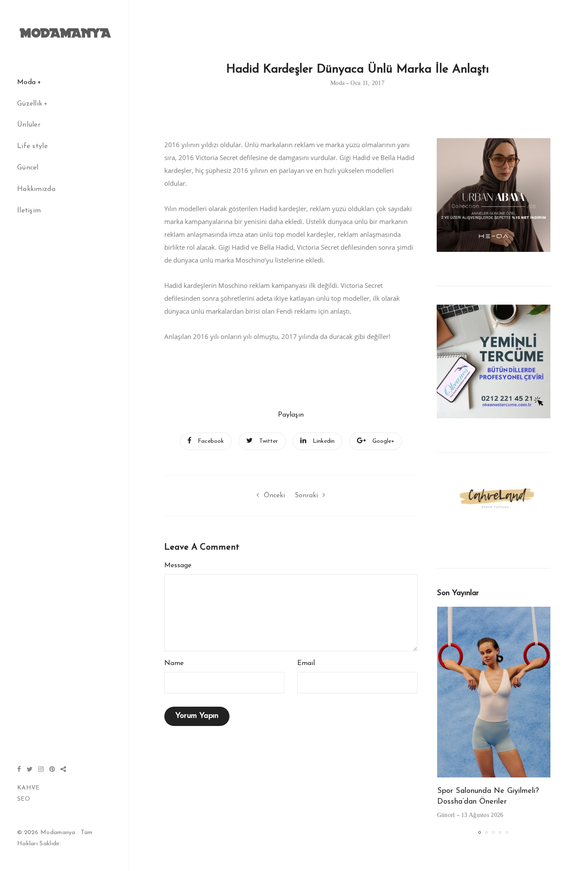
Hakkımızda (36, 189)
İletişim (29, 210)
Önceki (274, 495)
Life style (32, 146)
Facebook (211, 441)
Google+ (383, 441)
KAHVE (28, 788)
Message (177, 565)
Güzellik (29, 103)
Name (174, 663)
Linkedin (324, 441)
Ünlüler (28, 124)
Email (306, 663)
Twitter (268, 441)
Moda (26, 82)
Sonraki (306, 495)
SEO (23, 799)
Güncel (28, 167)
